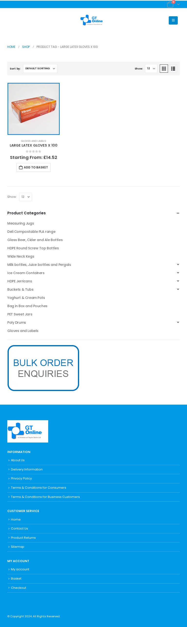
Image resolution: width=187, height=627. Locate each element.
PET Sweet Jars (19, 314)
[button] (11, 20)
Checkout (18, 588)
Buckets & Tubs (20, 289)
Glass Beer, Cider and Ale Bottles (35, 239)
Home (16, 519)
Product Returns (23, 538)
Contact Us (19, 528)
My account (20, 569)
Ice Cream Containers (26, 272)
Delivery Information (27, 469)
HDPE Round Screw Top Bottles (33, 248)
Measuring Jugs (20, 223)
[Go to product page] (34, 109)
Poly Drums (16, 322)
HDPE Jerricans (19, 281)
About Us (18, 460)
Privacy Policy (21, 478)
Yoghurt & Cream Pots (26, 297)
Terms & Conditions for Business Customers (45, 497)
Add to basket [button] (36, 167)
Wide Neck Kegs (20, 256)
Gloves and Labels (33, 141)
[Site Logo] (93, 20)
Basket (16, 578)
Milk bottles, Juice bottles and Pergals (39, 264)
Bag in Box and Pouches (27, 306)
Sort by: (15, 68)
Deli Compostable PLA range (31, 231)
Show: (139, 68)
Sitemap (17, 547)
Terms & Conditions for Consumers (38, 488)
